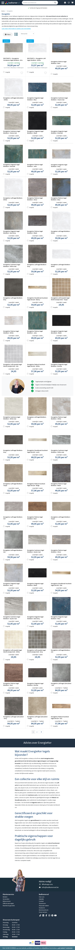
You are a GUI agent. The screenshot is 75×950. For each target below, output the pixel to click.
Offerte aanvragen (8, 903)
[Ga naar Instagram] (49, 915)
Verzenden (6, 899)
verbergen (69, 948)
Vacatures (42, 908)
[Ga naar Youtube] (55, 915)
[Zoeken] (55, 3)
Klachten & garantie (9, 905)
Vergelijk (7, 72)
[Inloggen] (65, 3)
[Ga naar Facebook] (46, 915)
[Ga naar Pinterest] (52, 915)
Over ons (41, 897)
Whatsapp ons (47, 884)
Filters (9, 34)
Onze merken (43, 912)
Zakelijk (41, 899)
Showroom (42, 903)
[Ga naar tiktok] (40, 915)
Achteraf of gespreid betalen (38, 8)
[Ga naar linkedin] (43, 915)
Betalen (5, 897)
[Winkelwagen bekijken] (72, 3)
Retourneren (7, 901)
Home (3, 11)
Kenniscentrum (43, 910)
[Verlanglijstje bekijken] (69, 3)
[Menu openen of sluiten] (2, 3)
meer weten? (61, 948)
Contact (41, 901)
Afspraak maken (44, 905)
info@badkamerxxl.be (50, 887)
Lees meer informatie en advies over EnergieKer (16, 28)
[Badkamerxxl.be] (12, 2)
